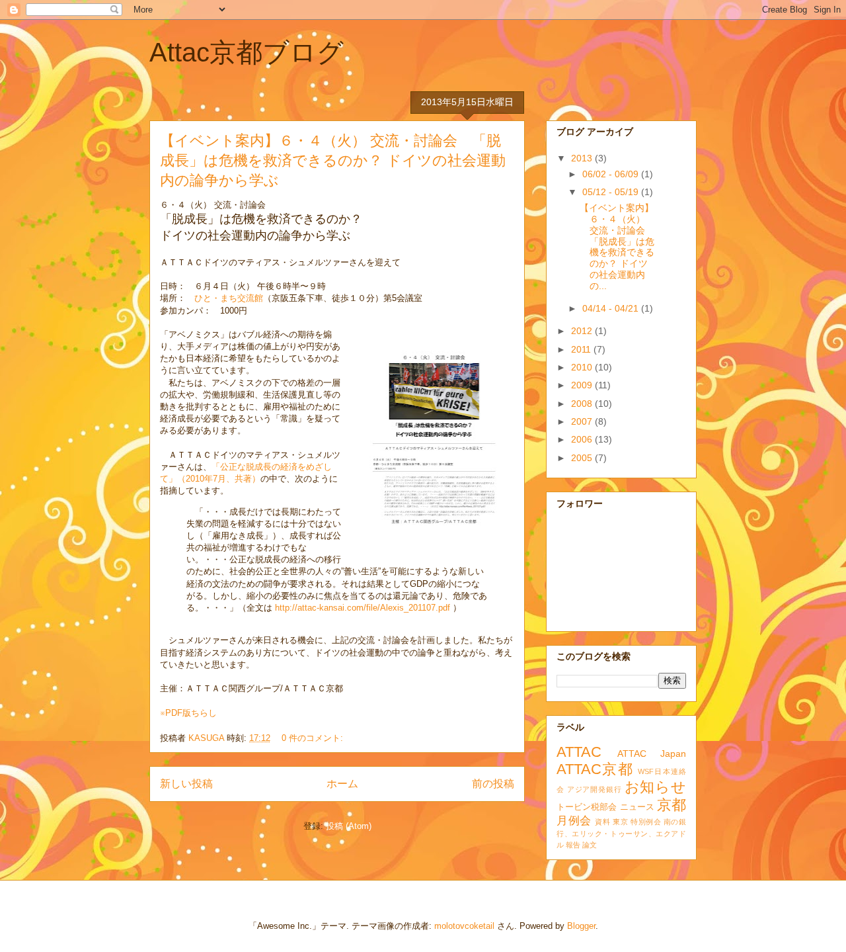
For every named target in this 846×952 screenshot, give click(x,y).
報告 (573, 845)
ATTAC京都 (595, 769)
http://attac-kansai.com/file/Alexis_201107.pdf (362, 608)
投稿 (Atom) (348, 826)
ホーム (342, 783)
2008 (583, 403)
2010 (583, 367)
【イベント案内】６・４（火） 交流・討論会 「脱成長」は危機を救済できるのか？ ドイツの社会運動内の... (617, 246)
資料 (602, 822)
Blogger (581, 926)
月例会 (574, 820)
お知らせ (656, 787)
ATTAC (579, 752)
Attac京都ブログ (246, 52)
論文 (589, 845)
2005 (583, 458)
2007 (583, 421)
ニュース (637, 807)
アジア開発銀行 (594, 789)
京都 (671, 805)
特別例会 (646, 822)
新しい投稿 (186, 783)
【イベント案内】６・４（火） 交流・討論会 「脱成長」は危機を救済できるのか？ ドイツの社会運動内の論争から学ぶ (333, 160)
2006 (583, 439)
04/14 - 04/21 (611, 308)
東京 (620, 822)
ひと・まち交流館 (228, 298)
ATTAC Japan (652, 753)
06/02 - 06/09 (611, 174)
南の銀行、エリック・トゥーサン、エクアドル (621, 833)
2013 (583, 158)
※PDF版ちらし (188, 713)
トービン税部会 (587, 807)
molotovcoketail (464, 926)
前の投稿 (493, 783)
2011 (582, 349)
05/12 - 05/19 (611, 192)
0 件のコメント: (314, 738)
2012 (583, 330)
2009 (583, 385)
